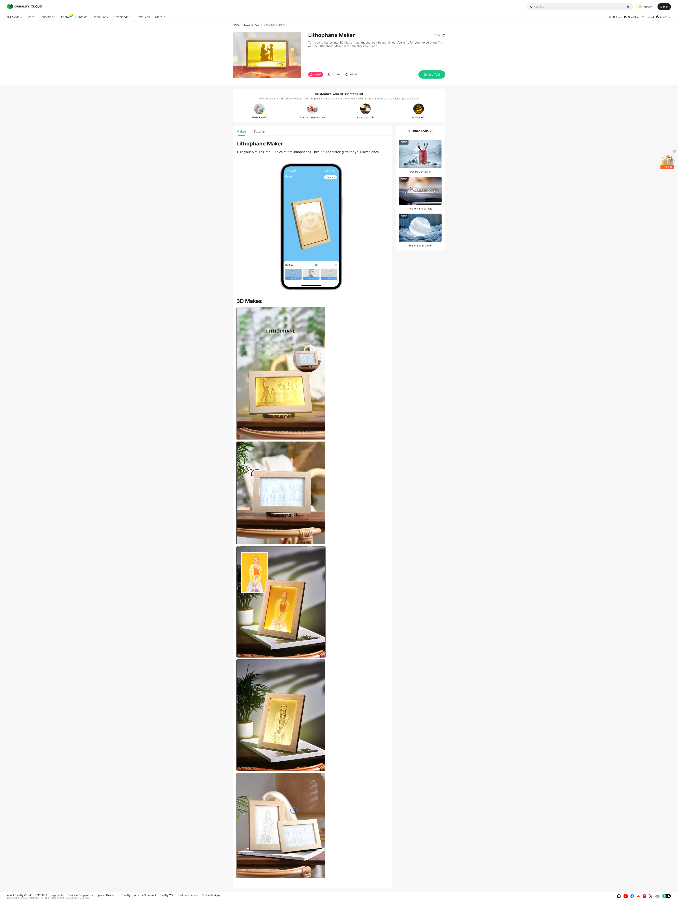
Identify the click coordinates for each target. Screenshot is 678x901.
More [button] (158, 17)
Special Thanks (105, 895)
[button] (663, 17)
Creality (126, 895)
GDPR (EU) (41, 895)
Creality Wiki (167, 895)
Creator (65, 17)
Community (100, 17)
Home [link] (236, 24)
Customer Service (188, 895)
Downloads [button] (120, 17)
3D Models (14, 17)
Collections (46, 17)
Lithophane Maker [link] (274, 24)
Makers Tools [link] (251, 24)
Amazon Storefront (145, 895)
